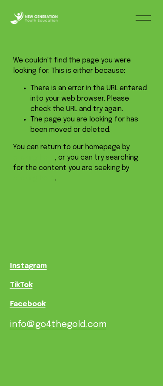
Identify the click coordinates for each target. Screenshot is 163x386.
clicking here (34, 157)
